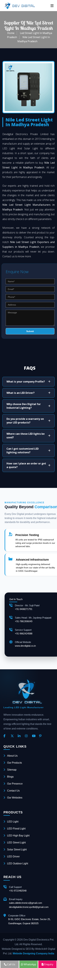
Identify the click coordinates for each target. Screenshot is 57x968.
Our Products (14, 762)
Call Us (10, 964)
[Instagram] (27, 736)
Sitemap (11, 769)
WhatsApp (29, 964)
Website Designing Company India (33, 953)
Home (10, 33)
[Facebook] (5, 736)
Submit (30, 331)
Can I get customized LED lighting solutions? (22, 450)
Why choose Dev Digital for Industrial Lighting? (23, 405)
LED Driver (13, 856)
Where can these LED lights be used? (25, 435)
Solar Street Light (17, 849)
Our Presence (15, 783)
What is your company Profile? (25, 381)
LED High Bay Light (18, 835)
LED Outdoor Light (17, 863)
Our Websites (14, 797)
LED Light (12, 821)
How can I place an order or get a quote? (26, 465)
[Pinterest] (41, 736)
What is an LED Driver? (20, 393)
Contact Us (13, 790)
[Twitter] (13, 736)
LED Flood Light (16, 828)
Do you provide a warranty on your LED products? (25, 420)
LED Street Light (16, 842)
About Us (12, 755)
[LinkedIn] (20, 736)
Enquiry (48, 964)
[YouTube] (34, 736)
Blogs (10, 776)
